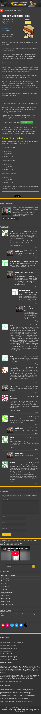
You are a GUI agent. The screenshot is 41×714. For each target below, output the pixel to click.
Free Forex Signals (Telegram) (9, 656)
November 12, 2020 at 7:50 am (31, 272)
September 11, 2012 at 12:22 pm (30, 325)
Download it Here (26, 122)
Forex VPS (4, 590)
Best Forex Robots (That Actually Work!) (12, 642)
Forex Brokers (5, 587)
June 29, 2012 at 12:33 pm (32, 453)
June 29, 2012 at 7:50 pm (32, 416)
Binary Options (5, 601)
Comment (5, 499)
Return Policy (21, 709)
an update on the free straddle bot (7, 26)
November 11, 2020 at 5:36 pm (31, 261)
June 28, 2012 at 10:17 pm (32, 437)
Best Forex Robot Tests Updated (12, 10)
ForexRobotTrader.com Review (19, 698)
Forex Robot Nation (7, 604)
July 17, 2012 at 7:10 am (32, 368)
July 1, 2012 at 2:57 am (33, 396)
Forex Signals (5, 578)
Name (4, 516)
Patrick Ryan (18, 251)
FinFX (22, 455)
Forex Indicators (6, 581)
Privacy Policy (12, 709)
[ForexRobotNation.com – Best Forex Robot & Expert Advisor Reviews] (20, 3)
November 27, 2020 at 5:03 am (31, 292)
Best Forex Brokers (5, 651)
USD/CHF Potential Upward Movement (24, 695)
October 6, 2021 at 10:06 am (31, 231)
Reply (36, 247)
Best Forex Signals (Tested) (8, 645)
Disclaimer (4, 709)
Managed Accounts (6, 592)
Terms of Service (20, 711)
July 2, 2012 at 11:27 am (32, 386)
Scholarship (29, 709)
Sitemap (36, 709)
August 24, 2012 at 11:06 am (31, 356)
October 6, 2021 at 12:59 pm (31, 251)
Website (4, 528)
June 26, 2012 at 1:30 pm (32, 462)
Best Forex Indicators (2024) (8, 648)
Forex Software (5, 598)
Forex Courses (5, 584)
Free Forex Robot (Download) (9, 654)
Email (4, 522)
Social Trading (5, 595)
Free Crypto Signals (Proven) (8, 659)
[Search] (33, 566)
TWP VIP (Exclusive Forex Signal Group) (21, 690)
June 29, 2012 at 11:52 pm (32, 428)
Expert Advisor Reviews (8, 575)
